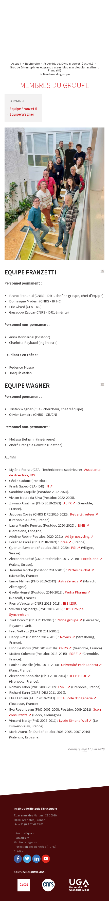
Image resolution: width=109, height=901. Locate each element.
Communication (79, 30)
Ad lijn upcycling (77, 536)
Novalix (65, 637)
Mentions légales (25, 842)
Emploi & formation (79, 40)
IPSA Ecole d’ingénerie (75, 698)
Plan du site (21, 838)
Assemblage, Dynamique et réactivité (69, 63)
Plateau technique (79, 19)
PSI (73, 547)
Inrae (64, 542)
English (30, 28)
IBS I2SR (69, 603)
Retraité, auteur (82, 514)
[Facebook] (18, 859)
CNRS (63, 648)
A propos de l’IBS (69, 9)
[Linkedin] (36, 859)
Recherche (92, 9)
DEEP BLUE (77, 676)
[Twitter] (27, 859)
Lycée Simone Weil (73, 720)
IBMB (81, 525)
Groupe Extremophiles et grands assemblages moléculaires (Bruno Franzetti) (54, 68)
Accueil (16, 63)
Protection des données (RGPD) (35, 846)
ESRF (73, 653)
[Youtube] (46, 859)
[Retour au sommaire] (102, 271)
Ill (47, 486)
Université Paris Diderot (79, 664)
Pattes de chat (79, 570)
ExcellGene (90, 558)
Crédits (18, 851)
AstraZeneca (68, 581)
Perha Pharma (76, 592)
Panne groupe (67, 620)
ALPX (67, 503)
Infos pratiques (24, 833)
